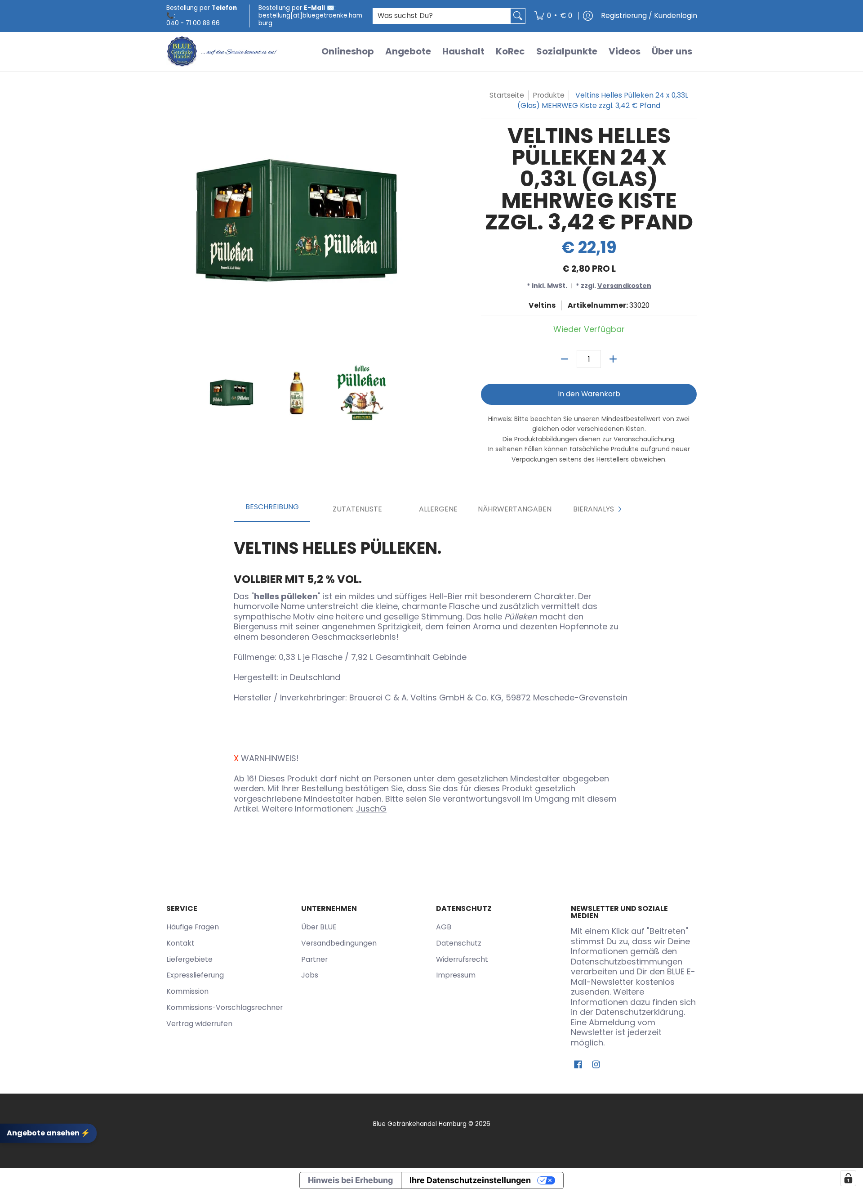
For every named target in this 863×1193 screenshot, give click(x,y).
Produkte (549, 95)
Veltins (542, 305)
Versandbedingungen (339, 943)
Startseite (506, 95)
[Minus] (564, 359)
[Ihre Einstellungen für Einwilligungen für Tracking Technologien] (848, 1178)
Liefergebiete (189, 959)
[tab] (272, 510)
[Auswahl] (613, 359)
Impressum (456, 975)
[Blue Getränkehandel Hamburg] (222, 52)
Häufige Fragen (192, 927)
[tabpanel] (431, 673)
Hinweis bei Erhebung (350, 1180)
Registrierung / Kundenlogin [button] (649, 15)
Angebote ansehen (48, 1133)
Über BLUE (319, 927)
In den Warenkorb (589, 394)
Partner (314, 959)
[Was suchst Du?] (518, 16)
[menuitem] (553, 16)
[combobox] (442, 16)
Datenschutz (458, 943)
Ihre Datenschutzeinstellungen (470, 1180)
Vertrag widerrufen (199, 1023)
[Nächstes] (619, 509)
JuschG (371, 808)
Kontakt (180, 943)
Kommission (187, 991)
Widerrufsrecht (462, 959)
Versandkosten (624, 285)
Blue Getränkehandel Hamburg (420, 1124)
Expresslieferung (195, 975)
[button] (578, 1065)
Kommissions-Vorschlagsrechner (224, 1007)
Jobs (309, 975)
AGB (443, 927)
